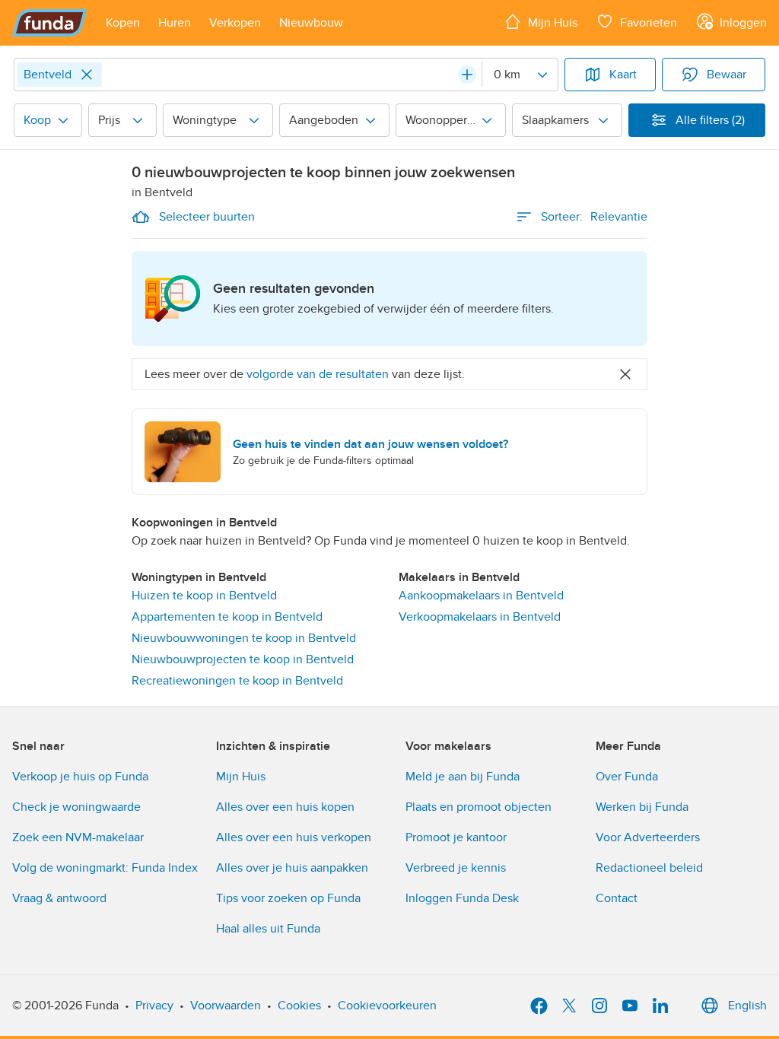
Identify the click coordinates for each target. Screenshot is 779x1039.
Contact (617, 898)
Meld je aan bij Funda (462, 776)
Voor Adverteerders (648, 837)
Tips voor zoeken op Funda (288, 898)
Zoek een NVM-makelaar (78, 837)
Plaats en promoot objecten (478, 807)
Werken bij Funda (642, 807)
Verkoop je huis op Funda (80, 776)
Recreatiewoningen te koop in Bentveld (237, 680)
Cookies (299, 1005)
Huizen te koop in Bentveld (204, 595)
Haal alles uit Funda (268, 928)
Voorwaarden (225, 1005)
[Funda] (49, 23)
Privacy (154, 1005)
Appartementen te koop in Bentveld (227, 616)
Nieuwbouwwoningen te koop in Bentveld (244, 638)
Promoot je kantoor (456, 837)
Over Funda (627, 776)
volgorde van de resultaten (317, 374)
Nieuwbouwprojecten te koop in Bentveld (243, 659)
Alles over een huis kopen (285, 807)
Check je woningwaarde (76, 807)
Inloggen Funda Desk (462, 898)
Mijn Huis (240, 776)
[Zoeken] (467, 74)
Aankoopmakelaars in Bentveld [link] (481, 595)
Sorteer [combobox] (594, 216)
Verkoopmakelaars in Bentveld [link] (480, 616)
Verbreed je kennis (455, 867)
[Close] (87, 74)
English (747, 1005)
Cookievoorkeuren (387, 1005)
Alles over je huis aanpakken (292, 867)
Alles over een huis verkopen (293, 837)
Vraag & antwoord (59, 898)
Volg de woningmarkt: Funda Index (105, 867)
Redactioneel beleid (649, 867)
